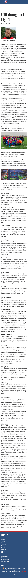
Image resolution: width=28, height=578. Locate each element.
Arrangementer (5, 546)
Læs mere (23, 571)
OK (14, 574)
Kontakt (3, 547)
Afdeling (3, 541)
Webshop (3, 549)
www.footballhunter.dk (7, 102)
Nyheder (3, 539)
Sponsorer (3, 544)
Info (2, 542)
